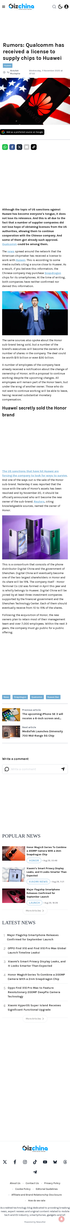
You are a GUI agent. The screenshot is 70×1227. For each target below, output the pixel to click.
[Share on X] (19, 147)
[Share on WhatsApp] (5, 147)
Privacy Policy (52, 1183)
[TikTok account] (35, 1162)
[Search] (54, 7)
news (10, 251)
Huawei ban (53, 697)
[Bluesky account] (55, 1162)
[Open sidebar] (3, 7)
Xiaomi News (38, 881)
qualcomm (36, 697)
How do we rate (36, 1200)
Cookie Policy (23, 1189)
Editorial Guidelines (47, 1189)
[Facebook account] (15, 1162)
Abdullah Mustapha (15, 72)
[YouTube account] (45, 1162)
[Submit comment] (63, 769)
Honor (34, 860)
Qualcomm (9, 244)
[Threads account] (65, 1162)
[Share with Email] (26, 147)
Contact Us (32, 1183)
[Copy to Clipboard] (34, 147)
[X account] (5, 1162)
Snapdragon (53, 273)
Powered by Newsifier (35, 1222)
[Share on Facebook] (12, 147)
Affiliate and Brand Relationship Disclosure (36, 1194)
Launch (34, 902)
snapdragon (20, 697)
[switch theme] (60, 6)
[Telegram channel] (35, 1172)
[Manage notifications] (61, 1219)
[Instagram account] (25, 1162)
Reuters (39, 501)
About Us (15, 1183)
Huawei (7, 65)
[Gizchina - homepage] (21, 6)
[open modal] (66, 7)
